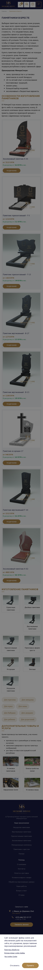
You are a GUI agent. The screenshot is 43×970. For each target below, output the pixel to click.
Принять (30, 965)
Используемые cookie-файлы (14, 953)
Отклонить (14, 965)
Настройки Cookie (11, 956)
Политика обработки (11, 950)
